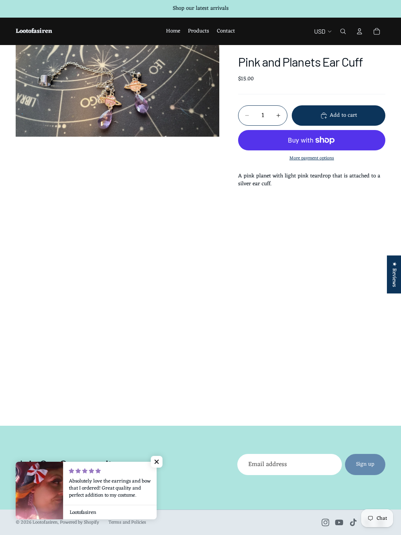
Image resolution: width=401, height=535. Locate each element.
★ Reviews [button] (394, 274)
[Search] (343, 31)
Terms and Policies (127, 522)
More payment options (311, 158)
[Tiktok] (353, 522)
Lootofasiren (45, 522)
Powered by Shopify (79, 522)
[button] (157, 462)
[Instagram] (325, 522)
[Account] (359, 31)
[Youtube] (339, 522)
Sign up (365, 464)
